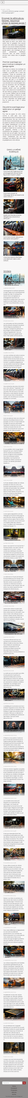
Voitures (14, 1092)
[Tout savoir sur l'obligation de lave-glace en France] (14, 502)
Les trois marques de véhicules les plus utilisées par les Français (14, 569)
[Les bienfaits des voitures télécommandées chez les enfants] (14, 854)
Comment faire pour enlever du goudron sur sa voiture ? (14, 922)
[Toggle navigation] (2, 2)
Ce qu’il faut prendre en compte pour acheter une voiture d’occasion (14, 601)
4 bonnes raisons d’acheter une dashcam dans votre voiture (12, 258)
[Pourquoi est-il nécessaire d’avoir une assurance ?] (14, 726)
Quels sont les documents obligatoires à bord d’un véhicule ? (12, 216)
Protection (14, 1090)
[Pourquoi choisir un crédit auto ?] (14, 662)
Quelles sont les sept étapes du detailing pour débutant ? (13, 698)
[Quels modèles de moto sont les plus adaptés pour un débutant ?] (14, 887)
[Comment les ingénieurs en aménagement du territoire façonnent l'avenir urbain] (13, 162)
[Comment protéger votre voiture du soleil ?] (14, 758)
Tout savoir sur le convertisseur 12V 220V (13, 1017)
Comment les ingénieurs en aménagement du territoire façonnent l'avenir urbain (13, 173)
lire (20, 100)
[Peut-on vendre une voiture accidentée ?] (14, 789)
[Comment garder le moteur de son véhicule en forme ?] (14, 951)
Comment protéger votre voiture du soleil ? (14, 760)
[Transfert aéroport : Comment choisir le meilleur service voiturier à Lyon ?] (14, 438)
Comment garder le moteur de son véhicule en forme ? (14, 955)
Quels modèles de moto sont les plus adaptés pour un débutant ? (14, 890)
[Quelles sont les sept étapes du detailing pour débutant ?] (14, 695)
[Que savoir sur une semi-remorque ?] (14, 983)
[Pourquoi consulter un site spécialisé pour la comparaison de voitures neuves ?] (14, 628)
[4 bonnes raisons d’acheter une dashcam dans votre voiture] (13, 248)
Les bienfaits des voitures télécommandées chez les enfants (14, 858)
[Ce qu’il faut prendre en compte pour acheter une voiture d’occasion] (14, 597)
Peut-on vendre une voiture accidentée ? (12, 792)
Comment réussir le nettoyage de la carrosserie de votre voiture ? (13, 194)
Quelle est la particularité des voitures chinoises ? (14, 474)
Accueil (3, 9)
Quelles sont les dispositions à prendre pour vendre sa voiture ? (13, 826)
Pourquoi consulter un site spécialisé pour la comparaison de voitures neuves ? (14, 633)
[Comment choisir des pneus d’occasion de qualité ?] (13, 228)
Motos (14, 1086)
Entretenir (14, 1088)
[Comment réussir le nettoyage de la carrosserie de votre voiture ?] (13, 184)
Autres (8, 9)
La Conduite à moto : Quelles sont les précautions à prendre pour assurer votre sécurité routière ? (13, 540)
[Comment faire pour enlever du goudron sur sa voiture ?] (14, 919)
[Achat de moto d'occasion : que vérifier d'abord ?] (14, 1048)
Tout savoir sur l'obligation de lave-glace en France (14, 505)
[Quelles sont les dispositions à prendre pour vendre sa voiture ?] (14, 822)
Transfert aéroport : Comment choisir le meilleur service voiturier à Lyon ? (14, 442)
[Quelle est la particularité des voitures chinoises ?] (14, 471)
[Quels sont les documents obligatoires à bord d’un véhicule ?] (13, 206)
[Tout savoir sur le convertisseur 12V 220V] (14, 1014)
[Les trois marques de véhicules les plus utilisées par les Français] (14, 565)
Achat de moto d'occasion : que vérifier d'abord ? (14, 1051)
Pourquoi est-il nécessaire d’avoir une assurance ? (14, 729)
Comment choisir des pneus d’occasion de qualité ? (13, 238)
